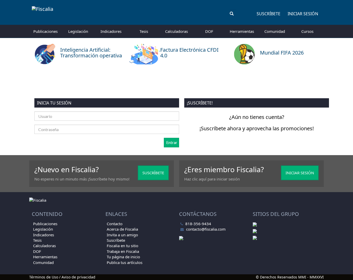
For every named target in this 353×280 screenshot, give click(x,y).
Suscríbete (268, 14)
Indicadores (111, 31)
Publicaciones (45, 31)
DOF (209, 31)
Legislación (78, 31)
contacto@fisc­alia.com (206, 229)
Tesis (144, 31)
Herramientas (242, 31)
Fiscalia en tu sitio (122, 245)
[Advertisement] (176, 81)
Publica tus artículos (124, 262)
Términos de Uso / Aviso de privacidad (62, 277)
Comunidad (274, 31)
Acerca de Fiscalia (122, 229)
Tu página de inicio (123, 256)
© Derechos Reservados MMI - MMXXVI (290, 277)
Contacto (114, 223)
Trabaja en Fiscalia (123, 251)
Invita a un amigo (122, 234)
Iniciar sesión (303, 14)
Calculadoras (176, 31)
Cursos (307, 31)
